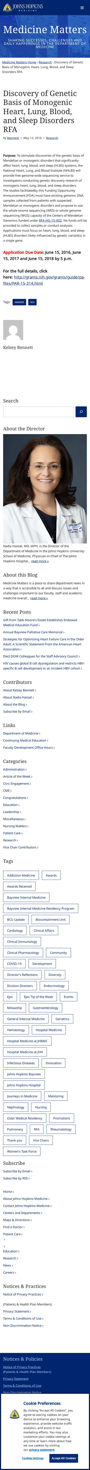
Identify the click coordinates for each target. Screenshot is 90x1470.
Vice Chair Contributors (19, 847)
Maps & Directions (16, 1220)
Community (58, 952)
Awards (19, 302)
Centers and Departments (21, 1213)
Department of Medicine (20, 733)
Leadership (11, 812)
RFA (32, 302)
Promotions (61, 1118)
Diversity (55, 975)
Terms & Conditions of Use (22, 1318)
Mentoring (55, 1096)
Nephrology (15, 1107)
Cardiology (15, 930)
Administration (14, 769)
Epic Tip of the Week (38, 997)
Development (42, 964)
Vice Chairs (41, 1140)
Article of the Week (16, 776)
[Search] (81, 411)
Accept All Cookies (64, 1458)
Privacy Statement (16, 1311)
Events (68, 997)
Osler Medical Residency (24, 1118)
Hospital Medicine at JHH (25, 1052)
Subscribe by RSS (15, 1178)
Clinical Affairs (44, 930)
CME (6, 790)
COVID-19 (14, 964)
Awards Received (19, 886)
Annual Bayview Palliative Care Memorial (32, 632)
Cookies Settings (33, 1458)
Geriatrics (62, 1019)
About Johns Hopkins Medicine (25, 1198)
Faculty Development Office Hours (28, 747)
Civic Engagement (16, 783)
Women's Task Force (21, 1151)
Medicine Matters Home (19, 62)
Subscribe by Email (16, 711)
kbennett (13, 138)
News (7, 1265)
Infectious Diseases (21, 1063)
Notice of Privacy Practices (22, 1294)
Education (10, 805)
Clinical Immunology (22, 941)
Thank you (14, 1140)
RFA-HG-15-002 (50, 220)
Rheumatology (61, 1129)
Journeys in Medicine (22, 1096)
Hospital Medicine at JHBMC (27, 1041)
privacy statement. (42, 1450)
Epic (10, 997)
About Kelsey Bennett (18, 690)
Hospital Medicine (49, 1030)
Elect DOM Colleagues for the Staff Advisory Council (40, 656)
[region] (45, 1431)
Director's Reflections (22, 975)
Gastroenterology (45, 1008)
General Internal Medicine (26, 1019)
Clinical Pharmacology (23, 952)
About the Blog (14, 704)
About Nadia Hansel (17, 697)
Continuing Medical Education (24, 740)
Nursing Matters (15, 826)
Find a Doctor (13, 1227)
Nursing (41, 1107)
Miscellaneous (13, 819)
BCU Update (16, 919)
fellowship (14, 1008)
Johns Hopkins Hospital (24, 1085)
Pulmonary (15, 1129)
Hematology (16, 1030)
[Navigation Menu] (82, 7)
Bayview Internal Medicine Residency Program (40, 908)
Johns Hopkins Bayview (24, 1074)
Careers (8, 1272)
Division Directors (20, 986)
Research (45, 62)
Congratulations (14, 798)
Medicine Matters (45, 29)
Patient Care (12, 833)
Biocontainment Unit (51, 919)
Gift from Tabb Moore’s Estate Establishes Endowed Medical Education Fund (40, 622)
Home (7, 1191)
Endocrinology (54, 986)
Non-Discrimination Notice (22, 1325)
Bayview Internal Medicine (26, 897)
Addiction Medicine (21, 875)
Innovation (53, 1063)
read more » (40, 561)
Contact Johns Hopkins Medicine (26, 1206)
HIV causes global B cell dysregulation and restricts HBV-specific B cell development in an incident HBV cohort (44, 665)
